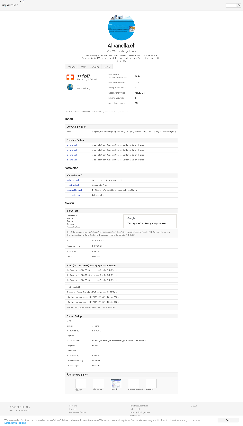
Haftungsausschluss (139, 406)
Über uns (73, 406)
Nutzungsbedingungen (140, 412)
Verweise (94, 66)
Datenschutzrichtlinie (15, 422)
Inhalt (83, 66)
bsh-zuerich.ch (73, 195)
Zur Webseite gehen (120, 51)
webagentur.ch (73, 180)
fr (23, 1)
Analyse (72, 66)
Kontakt (72, 409)
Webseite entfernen (77, 412)
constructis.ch (73, 185)
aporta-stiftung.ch (74, 190)
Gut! (228, 420)
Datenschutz (135, 409)
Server (107, 66)
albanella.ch (72, 145)
